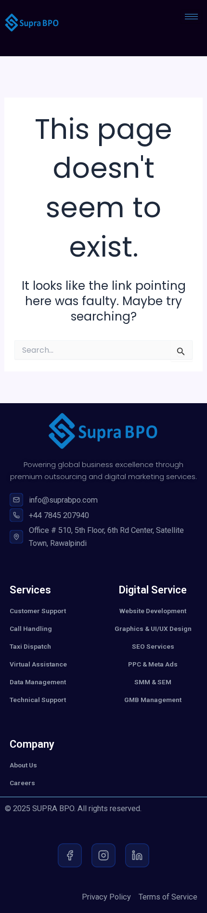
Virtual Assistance (38, 664)
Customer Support (38, 611)
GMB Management (152, 699)
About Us (23, 765)
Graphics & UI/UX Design (153, 628)
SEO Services (153, 646)
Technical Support (38, 699)
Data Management (38, 682)
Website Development (152, 611)
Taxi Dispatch (30, 646)
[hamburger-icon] (191, 17)
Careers (22, 783)
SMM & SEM (152, 682)
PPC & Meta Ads (153, 664)
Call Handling (31, 628)
